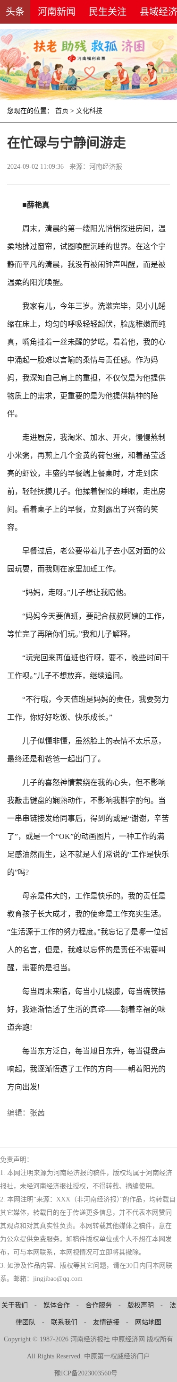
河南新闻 (57, 12)
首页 (61, 110)
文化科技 (89, 110)
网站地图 (148, 1322)
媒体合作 (56, 1305)
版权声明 (140, 1305)
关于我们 (14, 1305)
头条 (15, 12)
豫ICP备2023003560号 (86, 1373)
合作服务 (98, 1305)
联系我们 (64, 1322)
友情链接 (106, 1322)
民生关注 (107, 12)
